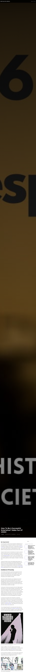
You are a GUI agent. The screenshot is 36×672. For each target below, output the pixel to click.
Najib (6, 603)
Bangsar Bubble (7, 555)
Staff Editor (14, 534)
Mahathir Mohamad (15, 608)
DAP (7, 602)
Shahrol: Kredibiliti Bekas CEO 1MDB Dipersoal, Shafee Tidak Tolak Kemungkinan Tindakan (31, 558)
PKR (9, 602)
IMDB (13, 649)
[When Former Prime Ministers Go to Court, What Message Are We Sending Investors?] (26, 546)
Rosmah (10, 603)
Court (29, 565)
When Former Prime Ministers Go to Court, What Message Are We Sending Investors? (31, 547)
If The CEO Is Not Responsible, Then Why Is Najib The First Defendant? (31, 563)
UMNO (8, 604)
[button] (27, 1)
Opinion (2, 534)
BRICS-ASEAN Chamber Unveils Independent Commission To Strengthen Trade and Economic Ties (31, 552)
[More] (32, 541)
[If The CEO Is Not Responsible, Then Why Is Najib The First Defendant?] (26, 563)
